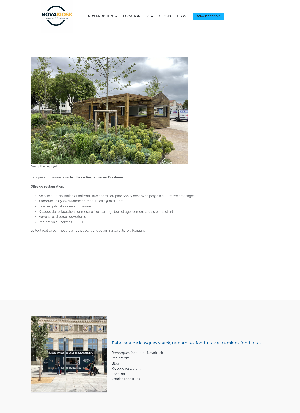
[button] (33, 350)
